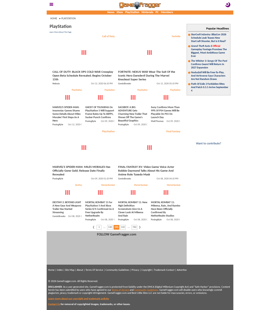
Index (60, 270)
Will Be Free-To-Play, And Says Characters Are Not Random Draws (208, 76)
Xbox (120, 12)
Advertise (182, 270)
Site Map (69, 270)
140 (110, 227)
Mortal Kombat (108, 185)
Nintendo (147, 12)
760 (134, 227)
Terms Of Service (94, 270)
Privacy (135, 270)
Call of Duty (108, 36)
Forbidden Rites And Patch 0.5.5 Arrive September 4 (209, 87)
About (80, 270)
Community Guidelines (117, 270)
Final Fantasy (173, 131)
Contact (170, 270)
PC (157, 12)
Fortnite (176, 36)
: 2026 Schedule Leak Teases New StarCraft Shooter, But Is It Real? (208, 38)
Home (53, 18)
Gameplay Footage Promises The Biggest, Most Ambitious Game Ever (209, 51)
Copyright (146, 270)
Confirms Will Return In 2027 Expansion (209, 64)
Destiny (78, 185)
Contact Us (54, 304)
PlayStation (132, 12)
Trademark (159, 270)
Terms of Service (120, 290)
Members (167, 12)
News (110, 12)
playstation (68, 18)
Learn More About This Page (60, 32)
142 (123, 227)
